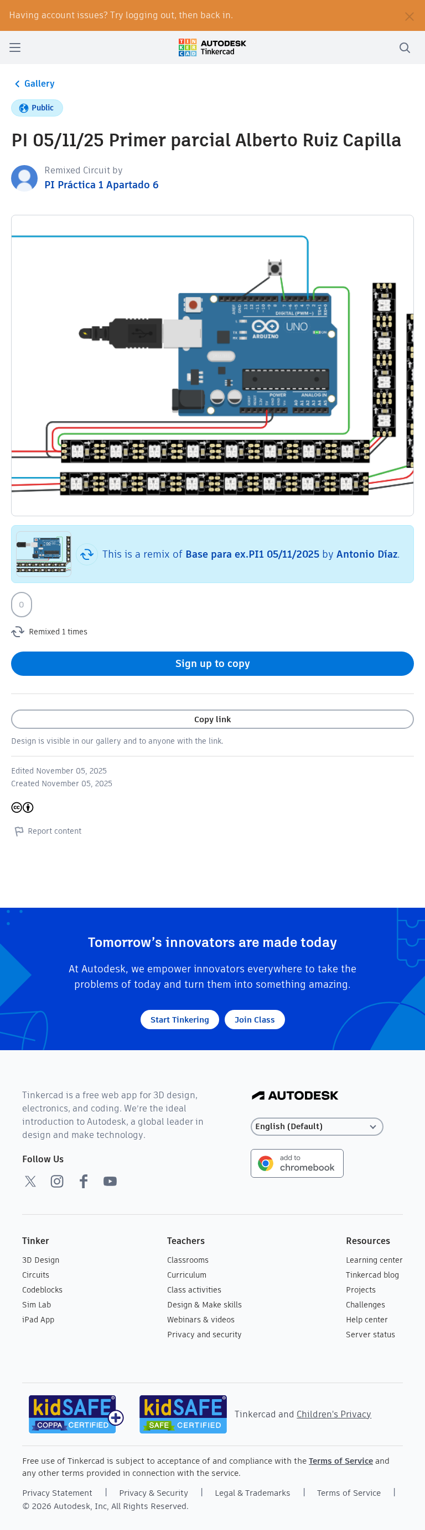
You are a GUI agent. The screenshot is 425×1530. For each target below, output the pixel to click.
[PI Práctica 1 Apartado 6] (24, 177)
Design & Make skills (204, 1304)
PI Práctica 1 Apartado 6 (101, 185)
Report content (54, 831)
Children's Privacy (334, 1414)
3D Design (40, 1260)
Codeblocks (42, 1289)
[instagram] (57, 1181)
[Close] (409, 15)
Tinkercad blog (372, 1274)
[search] (404, 47)
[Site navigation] (15, 47)
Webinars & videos (201, 1319)
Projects (361, 1289)
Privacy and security (204, 1334)
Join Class (255, 1019)
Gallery (39, 83)
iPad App (38, 1319)
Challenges (365, 1304)
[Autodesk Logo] (295, 1096)
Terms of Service (341, 1461)
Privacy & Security (153, 1493)
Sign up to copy (212, 663)
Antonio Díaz (366, 554)
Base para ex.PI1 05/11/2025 (252, 554)
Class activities (194, 1289)
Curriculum (186, 1274)
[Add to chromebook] (297, 1162)
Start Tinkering (180, 1019)
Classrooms (188, 1260)
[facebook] (83, 1181)
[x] (30, 1181)
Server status (370, 1334)
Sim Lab (36, 1304)
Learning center (374, 1260)
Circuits (35, 1274)
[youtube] (110, 1181)
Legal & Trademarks (253, 1493)
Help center (367, 1319)
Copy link (212, 719)
